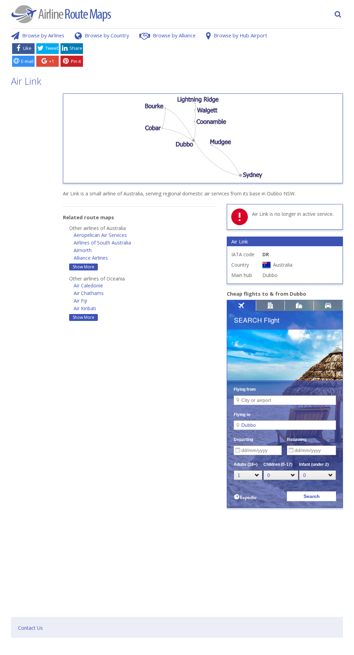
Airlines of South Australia (102, 242)
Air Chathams (89, 293)
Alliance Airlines (91, 258)
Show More (83, 267)
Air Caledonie (88, 285)
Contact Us (30, 628)
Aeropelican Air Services (100, 235)
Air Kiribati (85, 308)
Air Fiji (80, 300)
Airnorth (83, 250)
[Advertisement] (214, 56)
